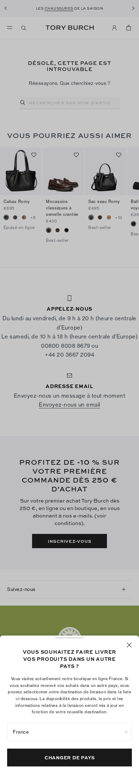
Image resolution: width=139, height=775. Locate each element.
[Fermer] (129, 645)
